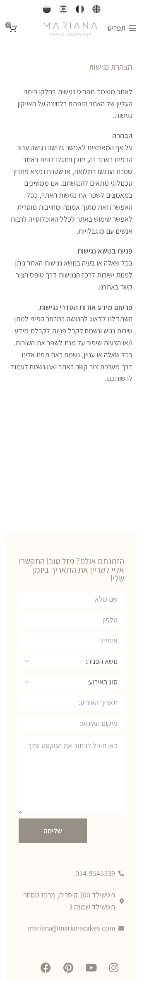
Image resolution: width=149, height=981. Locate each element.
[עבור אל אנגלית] (96, 9)
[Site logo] (70, 27)
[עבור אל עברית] (63, 9)
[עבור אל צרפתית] (80, 9)
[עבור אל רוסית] (46, 9)
